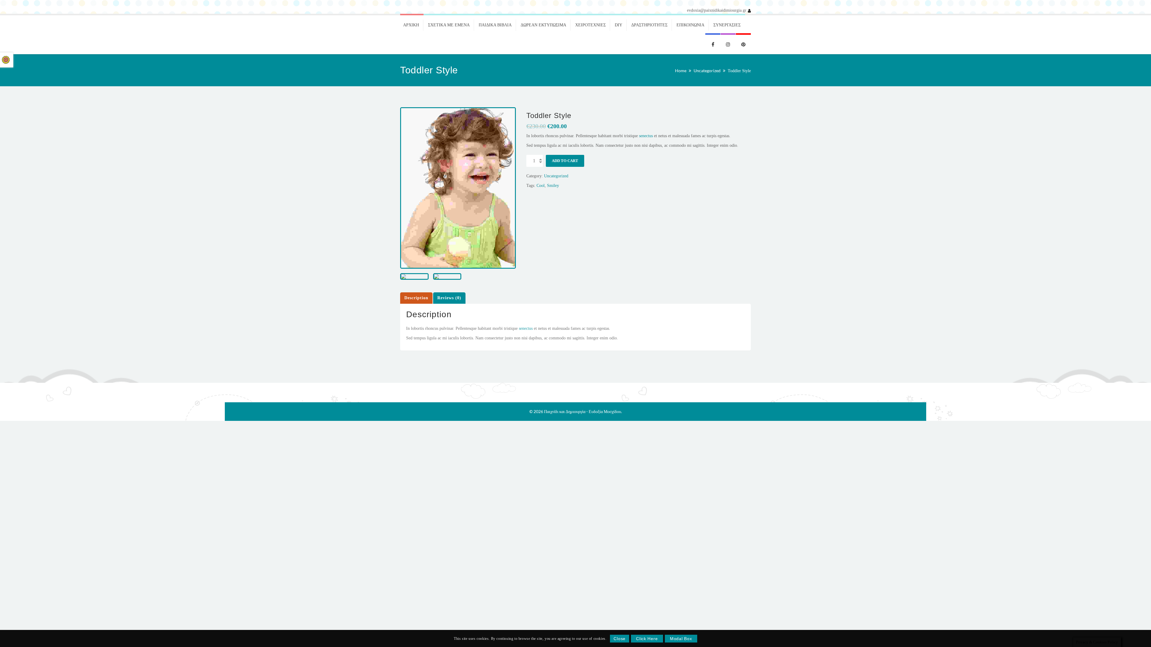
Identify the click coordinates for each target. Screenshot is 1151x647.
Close (620, 638)
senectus (646, 136)
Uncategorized (707, 70)
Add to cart (565, 160)
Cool (541, 185)
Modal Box (681, 638)
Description (416, 298)
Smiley (553, 185)
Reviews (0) (449, 298)
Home (680, 70)
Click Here (647, 638)
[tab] (416, 298)
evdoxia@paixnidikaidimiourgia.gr (716, 10)
